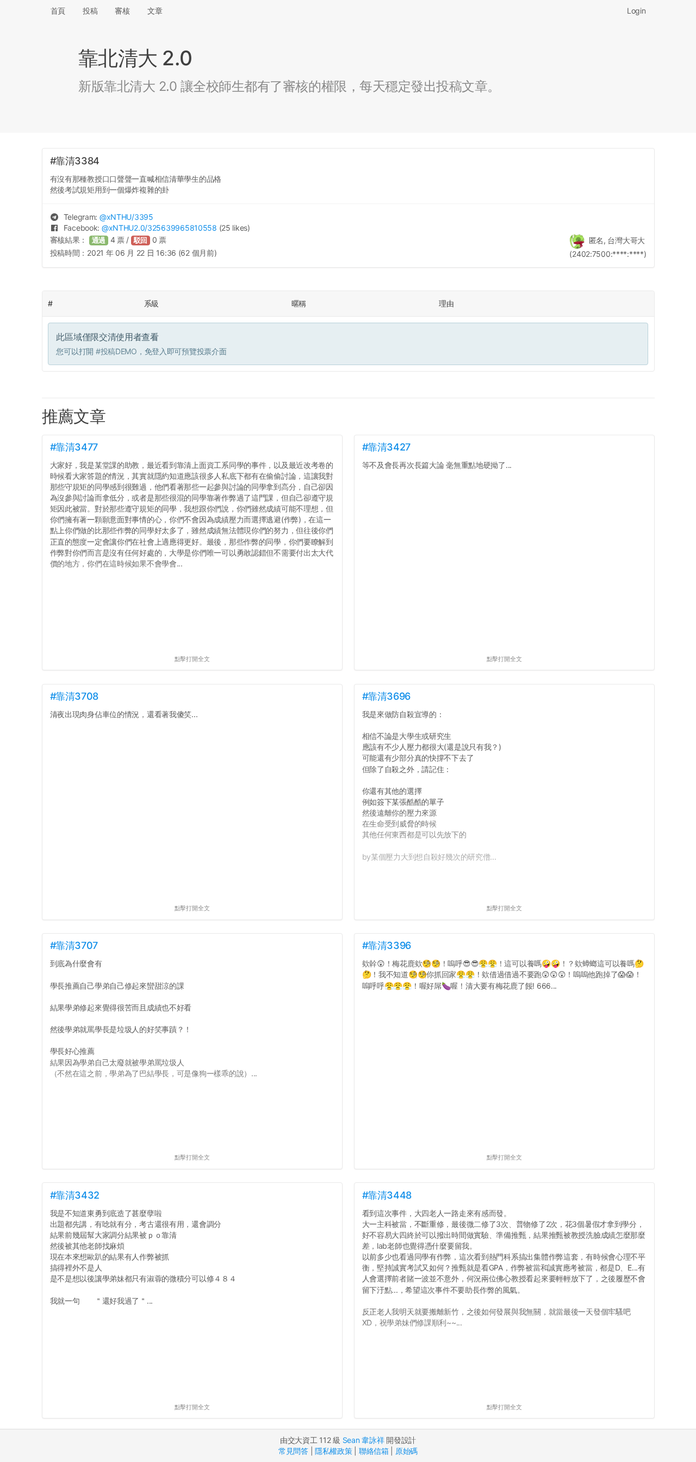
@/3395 (126, 216)
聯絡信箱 (374, 1450)
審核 (122, 10)
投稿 (90, 10)
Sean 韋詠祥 (363, 1440)
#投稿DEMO (116, 351)
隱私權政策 (333, 1450)
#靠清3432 (75, 1195)
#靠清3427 (386, 447)
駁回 (141, 240)
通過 (99, 240)
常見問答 (293, 1450)
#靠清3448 (387, 1195)
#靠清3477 (74, 447)
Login (636, 10)
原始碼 (406, 1450)
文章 (154, 10)
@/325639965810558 (159, 227)
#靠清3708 (74, 696)
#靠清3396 (386, 945)
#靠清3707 (74, 945)
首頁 (58, 10)
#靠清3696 (386, 696)
